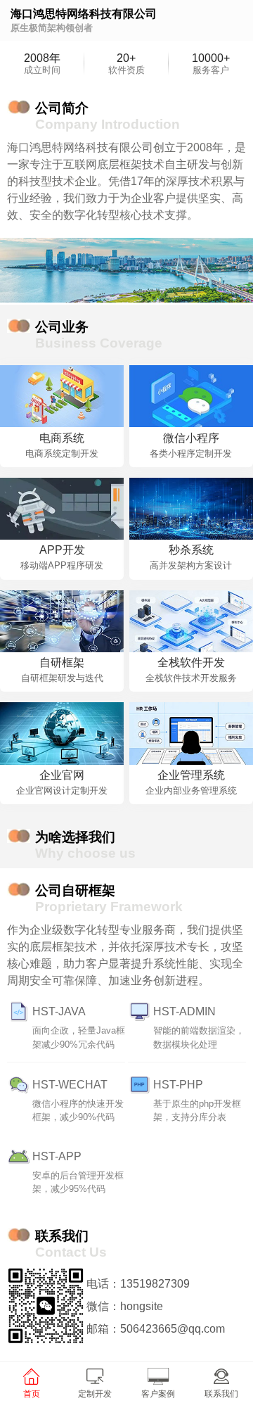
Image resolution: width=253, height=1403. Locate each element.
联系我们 (221, 1394)
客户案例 (158, 1394)
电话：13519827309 (138, 1284)
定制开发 (95, 1394)
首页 (31, 1394)
